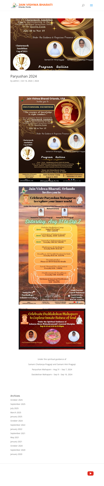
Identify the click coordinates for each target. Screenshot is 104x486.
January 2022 (16, 429)
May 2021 (14, 437)
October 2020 (16, 445)
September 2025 (17, 404)
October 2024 (16, 420)
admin (16, 81)
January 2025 (16, 416)
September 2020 (17, 450)
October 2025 (16, 400)
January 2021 (16, 441)
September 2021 (17, 433)
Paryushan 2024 (23, 76)
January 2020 (16, 454)
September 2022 (17, 425)
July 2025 (14, 408)
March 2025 (15, 412)
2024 (37, 81)
